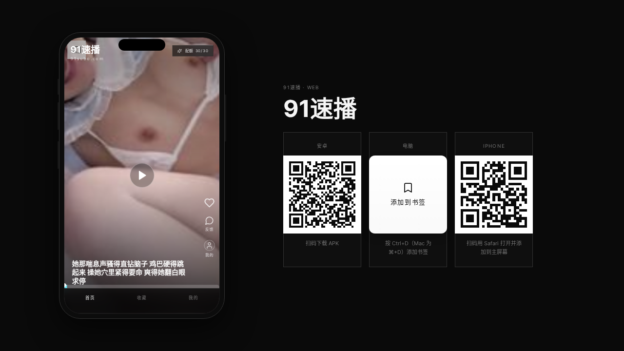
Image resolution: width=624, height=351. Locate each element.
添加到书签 (408, 202)
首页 (90, 297)
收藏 (141, 297)
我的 (193, 297)
